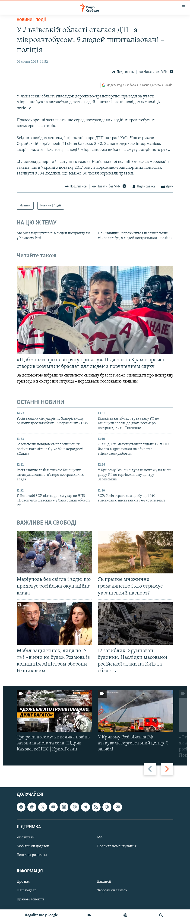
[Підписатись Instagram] (64, 807)
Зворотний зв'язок (112, 890)
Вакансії (104, 882)
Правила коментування (116, 846)
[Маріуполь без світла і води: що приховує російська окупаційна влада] (54, 552)
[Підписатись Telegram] (85, 807)
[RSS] (96, 807)
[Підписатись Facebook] (21, 807)
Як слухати (26, 837)
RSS (100, 837)
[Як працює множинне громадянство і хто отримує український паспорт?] (135, 552)
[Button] (123, 72)
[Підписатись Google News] (31, 807)
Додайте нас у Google (41, 915)
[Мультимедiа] (89, 915)
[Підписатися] (117, 807)
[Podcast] (106, 807)
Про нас (23, 882)
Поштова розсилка (32, 855)
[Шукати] (161, 915)
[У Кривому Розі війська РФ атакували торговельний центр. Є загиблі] (135, 711)
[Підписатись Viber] (74, 807)
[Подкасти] (125, 915)
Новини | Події (31, 20)
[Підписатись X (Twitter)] (42, 807)
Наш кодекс (26, 890)
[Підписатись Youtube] (53, 807)
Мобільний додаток (33, 846)
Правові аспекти (30, 899)
